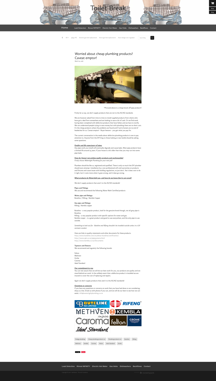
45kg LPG (74, 37)
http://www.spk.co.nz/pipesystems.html (90, 238)
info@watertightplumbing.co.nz (91, 293)
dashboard (74, 372)
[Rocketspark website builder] (144, 373)
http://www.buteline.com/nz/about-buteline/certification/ (97, 236)
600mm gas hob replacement (88, 37)
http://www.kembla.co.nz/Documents (89, 241)
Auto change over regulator (126, 37)
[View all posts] (62, 38)
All (67, 37)
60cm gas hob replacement (107, 37)
